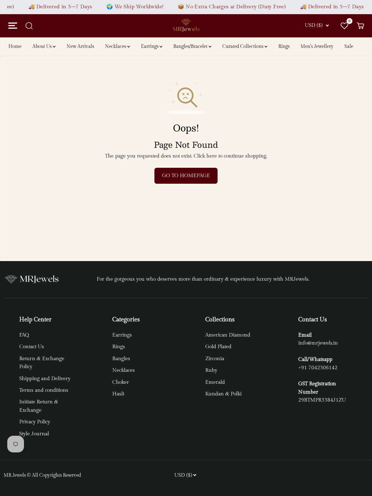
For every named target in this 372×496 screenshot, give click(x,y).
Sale (348, 46)
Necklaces (116, 46)
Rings (284, 46)
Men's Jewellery (316, 46)
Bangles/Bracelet (191, 46)
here (211, 156)
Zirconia (214, 359)
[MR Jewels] (186, 25)
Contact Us (31, 347)
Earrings (150, 46)
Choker (120, 382)
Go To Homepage (186, 176)
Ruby (211, 370)
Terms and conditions (43, 390)
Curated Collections (243, 46)
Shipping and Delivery (44, 379)
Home (14, 46)
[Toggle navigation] (12, 26)
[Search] (29, 26)
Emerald (215, 382)
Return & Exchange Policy (41, 363)
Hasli (118, 394)
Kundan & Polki (223, 394)
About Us (42, 46)
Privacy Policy (34, 422)
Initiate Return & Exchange (38, 406)
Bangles (121, 359)
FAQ (24, 335)
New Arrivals (80, 46)
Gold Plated (218, 347)
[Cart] (360, 26)
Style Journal (34, 434)
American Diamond (227, 335)
